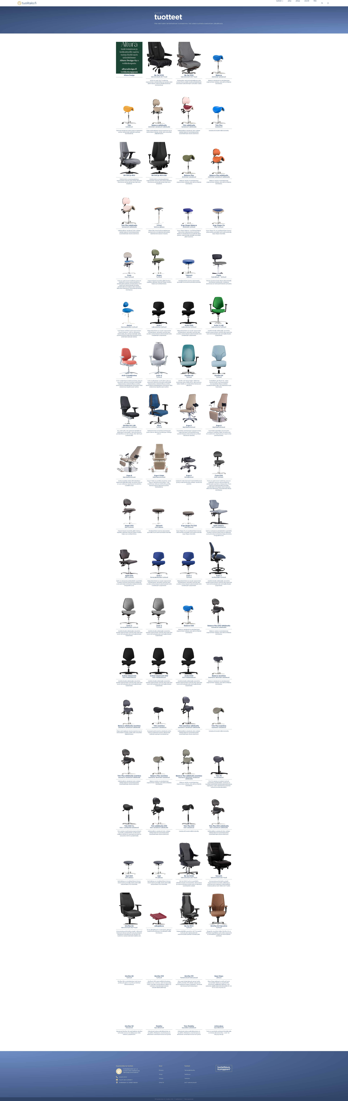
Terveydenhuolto (189, 1070)
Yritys (160, 1074)
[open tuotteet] (282, 1)
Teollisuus (187, 1074)
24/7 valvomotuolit (190, 1082)
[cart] (328, 3)
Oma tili (161, 1082)
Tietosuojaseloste (188, 1099)
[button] (322, 3)
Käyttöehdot (178, 1099)
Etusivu (161, 1070)
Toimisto (187, 1078)
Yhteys (161, 1078)
